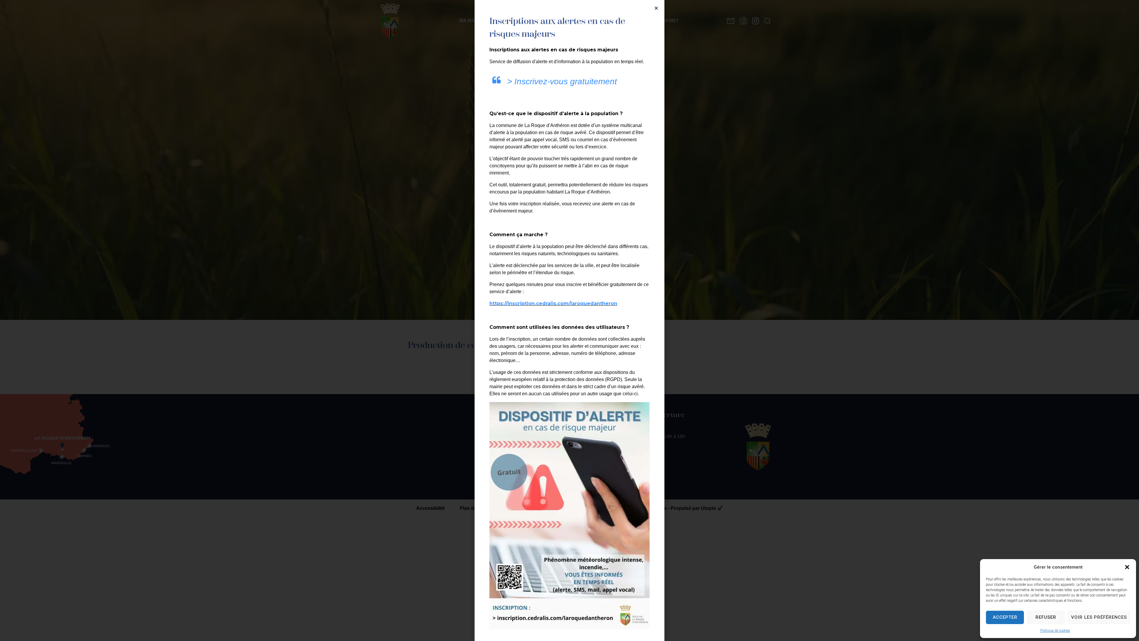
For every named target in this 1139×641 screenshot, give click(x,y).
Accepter (1005, 617)
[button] (1127, 567)
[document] (569, 320)
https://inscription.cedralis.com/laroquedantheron (553, 303)
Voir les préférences (1099, 617)
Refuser (1045, 617)
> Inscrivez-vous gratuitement (562, 81)
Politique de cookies (1055, 631)
